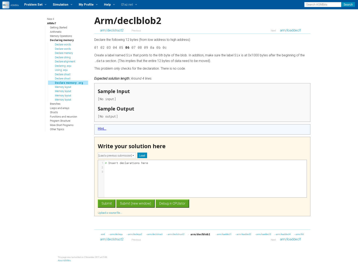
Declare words (63, 44)
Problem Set (33, 4)
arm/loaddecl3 (263, 234)
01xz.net (127, 4)
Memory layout (63, 87)
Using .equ (61, 70)
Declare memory (64, 53)
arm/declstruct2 (111, 30)
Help (107, 4)
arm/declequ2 (135, 234)
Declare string (63, 57)
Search (348, 4)
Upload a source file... (110, 212)
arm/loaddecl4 (283, 234)
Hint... (102, 128)
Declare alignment (65, 61)
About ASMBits (64, 260)
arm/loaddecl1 (290, 30)
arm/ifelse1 (301, 234)
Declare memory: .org (69, 82)
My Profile (86, 4)
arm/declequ (116, 234)
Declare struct (62, 74)
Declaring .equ (63, 65)
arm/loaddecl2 (244, 234)
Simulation (60, 4)
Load (142, 155)
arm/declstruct (155, 234)
